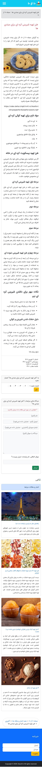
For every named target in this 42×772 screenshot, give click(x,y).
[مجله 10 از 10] (33, 3)
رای (36, 389)
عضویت (35, 753)
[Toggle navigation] (4, 3)
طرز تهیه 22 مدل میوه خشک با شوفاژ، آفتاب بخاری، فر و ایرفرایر (22, 572)
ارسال (35, 467)
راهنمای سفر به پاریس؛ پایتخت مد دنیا (27, 523)
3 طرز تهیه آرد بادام (33, 688)
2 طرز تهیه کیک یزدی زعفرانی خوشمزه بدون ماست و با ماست (22, 630)
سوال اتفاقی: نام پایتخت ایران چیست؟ (25, 457)
